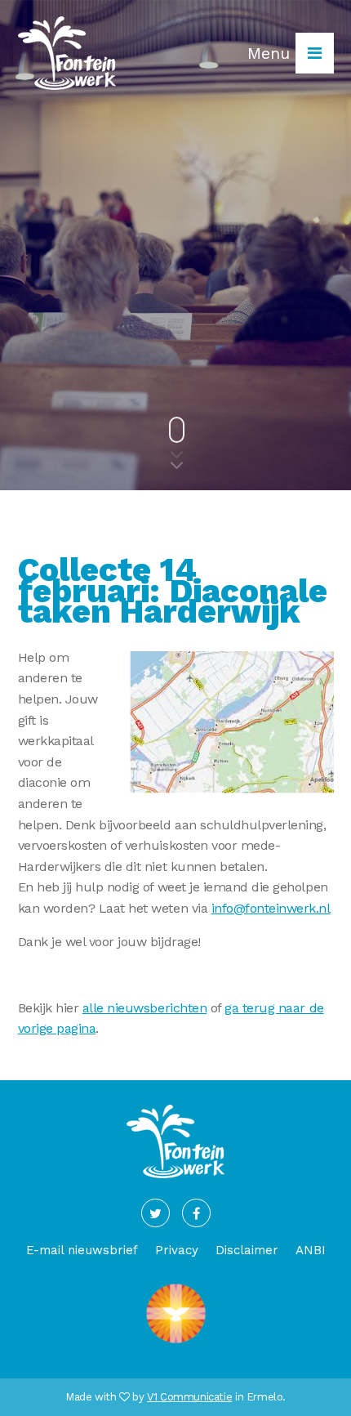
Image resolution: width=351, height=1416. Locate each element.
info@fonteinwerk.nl (271, 908)
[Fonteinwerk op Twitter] (155, 1213)
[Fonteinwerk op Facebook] (196, 1213)
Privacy (176, 1250)
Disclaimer (246, 1250)
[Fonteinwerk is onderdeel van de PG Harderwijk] (176, 1343)
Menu (271, 53)
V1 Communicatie (189, 1397)
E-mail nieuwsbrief (82, 1250)
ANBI (310, 1250)
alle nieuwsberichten (144, 1008)
